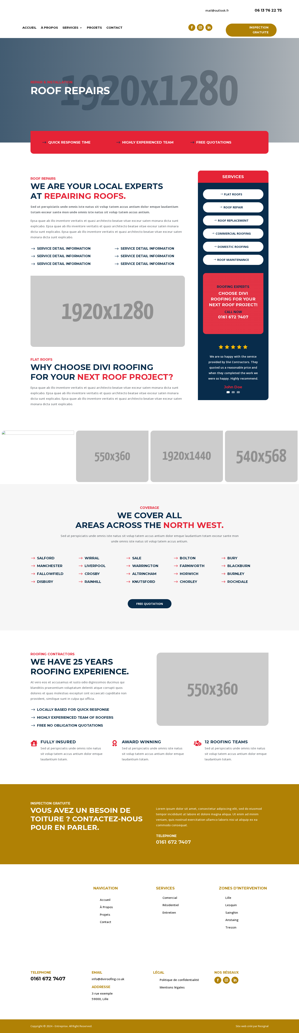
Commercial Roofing (233, 233)
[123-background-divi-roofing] (38, 433)
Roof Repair (233, 207)
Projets (94, 27)
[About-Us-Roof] (261, 481)
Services (70, 27)
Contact (114, 27)
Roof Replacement (233, 220)
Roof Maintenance (233, 260)
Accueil (29, 27)
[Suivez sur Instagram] (200, 27)
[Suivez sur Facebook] (191, 27)
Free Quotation (149, 604)
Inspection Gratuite (258, 30)
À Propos (49, 27)
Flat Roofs (233, 194)
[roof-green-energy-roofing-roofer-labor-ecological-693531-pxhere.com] (187, 481)
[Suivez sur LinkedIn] (208, 27)
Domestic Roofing (233, 247)
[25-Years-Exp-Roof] (112, 481)
